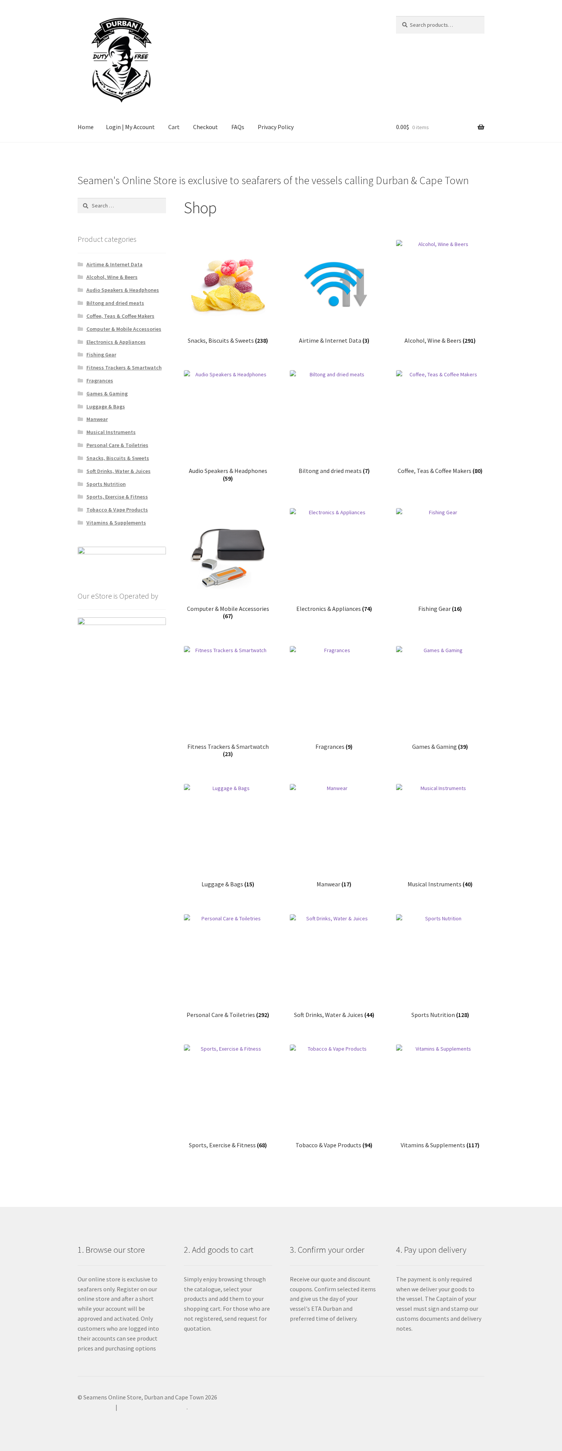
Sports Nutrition (106, 484)
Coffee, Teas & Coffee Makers (120, 316)
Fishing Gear (101, 354)
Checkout (205, 127)
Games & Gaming (107, 393)
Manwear (97, 419)
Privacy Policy (276, 127)
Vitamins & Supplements (116, 522)
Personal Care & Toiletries (117, 445)
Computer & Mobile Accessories (123, 329)
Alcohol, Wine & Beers (112, 277)
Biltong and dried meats (115, 303)
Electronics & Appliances (116, 341)
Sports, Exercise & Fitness (117, 496)
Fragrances (99, 380)
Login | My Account (130, 127)
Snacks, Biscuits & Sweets (117, 458)
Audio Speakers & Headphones (122, 290)
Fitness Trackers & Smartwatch (124, 367)
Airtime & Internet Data (114, 264)
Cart (174, 127)
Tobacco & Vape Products (117, 509)
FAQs (237, 127)
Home (86, 127)
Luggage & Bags (105, 406)
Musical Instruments (111, 432)
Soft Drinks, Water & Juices (118, 471)
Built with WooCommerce (153, 1407)
